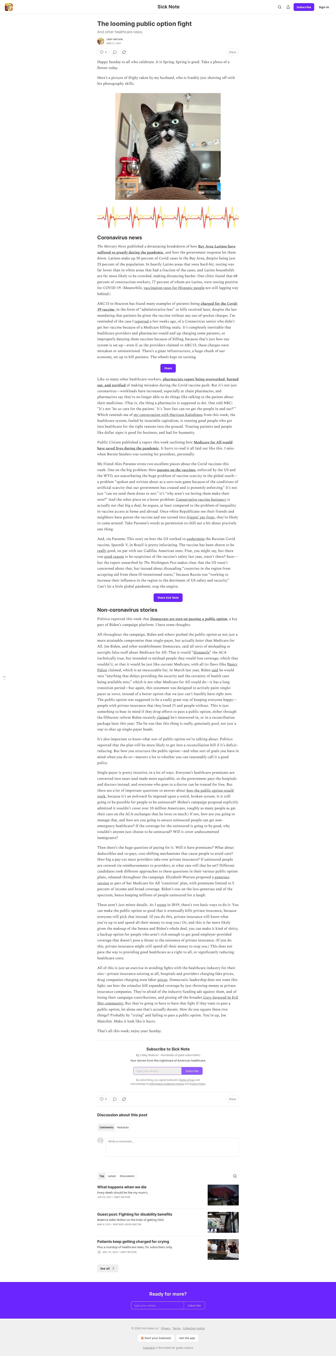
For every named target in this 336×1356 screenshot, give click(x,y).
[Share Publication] (288, 7)
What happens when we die (121, 1187)
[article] (168, 1195)
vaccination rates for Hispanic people (174, 288)
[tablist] (114, 1127)
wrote (161, 905)
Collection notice (194, 1328)
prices (162, 980)
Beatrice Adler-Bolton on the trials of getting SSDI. (130, 1220)
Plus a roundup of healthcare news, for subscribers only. (134, 1247)
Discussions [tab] (127, 1176)
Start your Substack (157, 1338)
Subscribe (304, 7)
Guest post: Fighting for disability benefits (134, 1214)
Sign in (324, 7)
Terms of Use (186, 1080)
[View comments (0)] (115, 52)
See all (105, 1268)
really (101, 551)
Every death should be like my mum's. (122, 1192)
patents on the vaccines (176, 470)
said (215, 670)
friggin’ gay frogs (201, 517)
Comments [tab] (106, 1127)
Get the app (187, 1338)
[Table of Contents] (4, 678)
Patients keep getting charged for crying (133, 1241)
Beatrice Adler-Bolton (127, 1224)
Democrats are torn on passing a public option (188, 619)
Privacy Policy (197, 1084)
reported (142, 321)
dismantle (201, 652)
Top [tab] (102, 1176)
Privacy (165, 1328)
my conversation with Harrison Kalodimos (168, 415)
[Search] (280, 7)
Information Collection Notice (167, 1084)
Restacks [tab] (123, 1127)
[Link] (92, 237)
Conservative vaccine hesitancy (201, 499)
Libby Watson (115, 39)
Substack (149, 1348)
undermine (196, 539)
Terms (177, 1328)
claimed (163, 717)
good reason (114, 556)
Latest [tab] (112, 1176)
